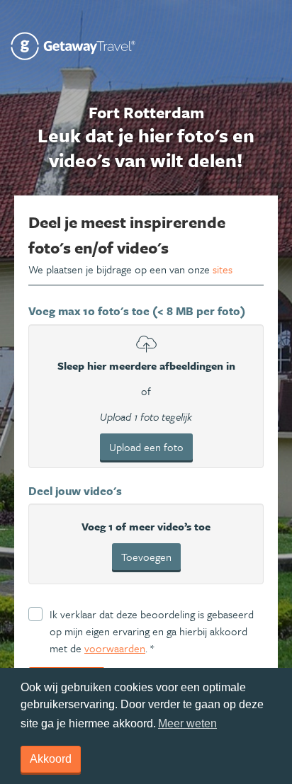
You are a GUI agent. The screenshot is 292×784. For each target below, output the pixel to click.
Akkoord (51, 759)
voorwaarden (114, 648)
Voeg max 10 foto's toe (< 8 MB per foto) (136, 310)
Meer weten (187, 723)
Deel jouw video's (75, 490)
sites (222, 269)
